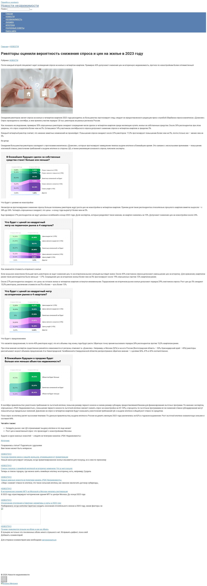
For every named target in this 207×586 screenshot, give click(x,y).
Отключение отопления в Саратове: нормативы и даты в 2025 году (31, 503)
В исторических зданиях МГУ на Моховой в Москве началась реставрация (34, 491)
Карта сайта (11, 31)
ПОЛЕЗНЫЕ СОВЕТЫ (15, 28)
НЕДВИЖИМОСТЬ (14, 19)
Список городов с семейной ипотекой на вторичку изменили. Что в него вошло (36, 468)
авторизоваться (49, 540)
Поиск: (4, 9)
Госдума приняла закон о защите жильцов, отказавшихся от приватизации (34, 457)
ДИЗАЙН (10, 22)
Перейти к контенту (10, 2)
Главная (9, 14)
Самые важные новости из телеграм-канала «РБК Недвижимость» (31, 480)
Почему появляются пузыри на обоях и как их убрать (25, 529)
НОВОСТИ (10, 16)
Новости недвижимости (20, 6)
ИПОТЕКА (10, 25)
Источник (5, 441)
